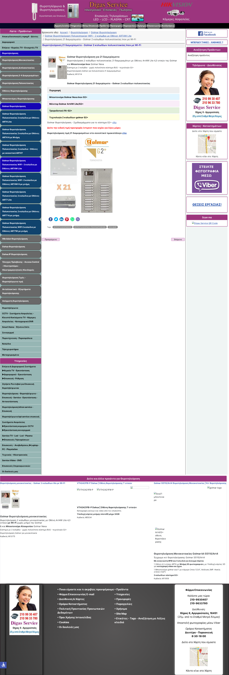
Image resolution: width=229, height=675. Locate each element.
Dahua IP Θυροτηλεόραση (14, 254)
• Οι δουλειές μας (68, 627)
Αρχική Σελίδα (62, 26)
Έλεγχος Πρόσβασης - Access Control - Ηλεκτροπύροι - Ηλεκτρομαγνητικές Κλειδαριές (20, 266)
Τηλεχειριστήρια (10, 349)
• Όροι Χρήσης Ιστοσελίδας (75, 617)
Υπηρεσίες (75, 26)
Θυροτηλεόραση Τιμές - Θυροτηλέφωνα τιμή (14, 279)
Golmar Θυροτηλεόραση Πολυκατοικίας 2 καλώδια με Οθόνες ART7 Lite (20, 196)
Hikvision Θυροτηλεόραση (15, 239)
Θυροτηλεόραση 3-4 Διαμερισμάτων (20, 75)
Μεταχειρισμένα (10, 355)
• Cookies (63, 622)
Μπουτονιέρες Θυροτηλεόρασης (18, 98)
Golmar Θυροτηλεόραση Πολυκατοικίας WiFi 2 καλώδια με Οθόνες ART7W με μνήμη (19, 227)
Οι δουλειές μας (10, 471)
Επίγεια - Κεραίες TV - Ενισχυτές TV (20, 47)
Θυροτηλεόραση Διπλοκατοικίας (18, 68)
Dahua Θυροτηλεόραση (13, 246)
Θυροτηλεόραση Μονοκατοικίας (18, 60)
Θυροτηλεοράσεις (62, 227)
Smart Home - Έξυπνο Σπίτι (15, 327)
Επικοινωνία (153, 26)
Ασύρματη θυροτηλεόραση (15, 301)
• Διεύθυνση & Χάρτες (71, 599)
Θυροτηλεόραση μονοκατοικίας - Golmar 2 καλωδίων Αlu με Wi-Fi (32, 483)
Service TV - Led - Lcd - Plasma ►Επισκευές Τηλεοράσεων (17, 437)
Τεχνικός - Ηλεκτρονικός (15, 455)
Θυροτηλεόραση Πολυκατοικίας (18, 83)
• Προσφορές (122, 599)
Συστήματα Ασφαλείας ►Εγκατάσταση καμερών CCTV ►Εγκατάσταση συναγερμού (18, 426)
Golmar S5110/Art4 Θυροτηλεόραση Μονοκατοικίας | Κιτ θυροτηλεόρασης (190, 483)
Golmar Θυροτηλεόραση (14, 106)
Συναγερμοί (8, 332)
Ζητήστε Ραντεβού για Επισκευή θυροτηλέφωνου (18, 386)
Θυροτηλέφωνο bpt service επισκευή (20, 416)
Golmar (112, 227)
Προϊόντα (104, 26)
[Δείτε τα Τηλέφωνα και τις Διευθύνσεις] (206, 94)
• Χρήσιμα (120, 608)
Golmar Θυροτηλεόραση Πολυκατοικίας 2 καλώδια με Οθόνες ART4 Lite (20, 118)
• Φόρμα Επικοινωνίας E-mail (75, 594)
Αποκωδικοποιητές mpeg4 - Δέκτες (20, 36)
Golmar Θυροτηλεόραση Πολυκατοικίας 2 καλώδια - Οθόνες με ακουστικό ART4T (20, 149)
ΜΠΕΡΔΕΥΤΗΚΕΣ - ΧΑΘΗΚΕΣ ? (207, 42)
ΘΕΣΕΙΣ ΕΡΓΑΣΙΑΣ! (207, 204)
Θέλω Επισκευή (90, 26)
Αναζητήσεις (168, 26)
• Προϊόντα (121, 589)
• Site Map (120, 613)
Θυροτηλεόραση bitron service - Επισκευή (17, 409)
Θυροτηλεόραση (10, 53)
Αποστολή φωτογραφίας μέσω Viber (198, 622)
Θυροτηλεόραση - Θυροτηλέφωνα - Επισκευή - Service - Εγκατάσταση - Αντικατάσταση (19, 397)
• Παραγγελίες (123, 604)
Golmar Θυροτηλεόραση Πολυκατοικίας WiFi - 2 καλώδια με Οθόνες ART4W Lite (19, 164)
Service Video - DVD (12, 460)
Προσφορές (116, 26)
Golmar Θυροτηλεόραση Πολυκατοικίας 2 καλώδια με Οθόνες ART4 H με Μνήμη (20, 133)
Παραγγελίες (129, 26)
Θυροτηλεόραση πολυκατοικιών (89, 227)
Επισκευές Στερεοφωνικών (16, 466)
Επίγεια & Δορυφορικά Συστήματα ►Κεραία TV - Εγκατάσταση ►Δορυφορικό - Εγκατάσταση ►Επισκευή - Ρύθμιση (19, 372)
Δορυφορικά (8, 42)
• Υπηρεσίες (122, 594)
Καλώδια (6, 343)
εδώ (114, 122)
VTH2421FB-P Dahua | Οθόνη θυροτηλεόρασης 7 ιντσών (104, 483)
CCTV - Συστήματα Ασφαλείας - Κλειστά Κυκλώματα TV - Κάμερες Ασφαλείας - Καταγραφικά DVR (19, 317)
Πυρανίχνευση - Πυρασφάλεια (17, 338)
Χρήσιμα (141, 26)
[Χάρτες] (206, 143)
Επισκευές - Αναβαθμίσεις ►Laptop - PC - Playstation (20, 447)
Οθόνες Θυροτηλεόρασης (15, 91)
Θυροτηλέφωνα (10, 308)
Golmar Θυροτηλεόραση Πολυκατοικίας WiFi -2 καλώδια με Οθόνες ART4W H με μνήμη (19, 180)
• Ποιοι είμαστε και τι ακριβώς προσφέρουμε (85, 589)
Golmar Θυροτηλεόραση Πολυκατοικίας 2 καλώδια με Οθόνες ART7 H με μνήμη (20, 211)
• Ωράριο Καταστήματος (72, 604)
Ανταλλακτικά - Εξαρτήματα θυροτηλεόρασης (16, 291)
